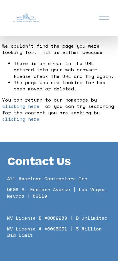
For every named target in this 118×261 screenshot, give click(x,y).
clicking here (21, 106)
